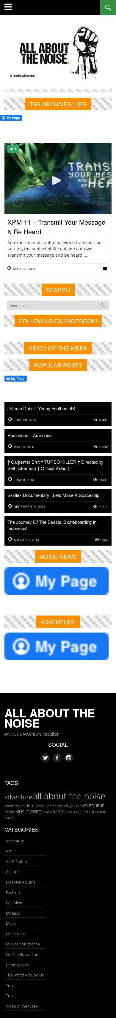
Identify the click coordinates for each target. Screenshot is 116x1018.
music (9, 812)
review (47, 812)
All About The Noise (49, 718)
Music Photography (23, 944)
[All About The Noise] (58, 52)
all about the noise (69, 796)
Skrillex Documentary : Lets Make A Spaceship (53, 495)
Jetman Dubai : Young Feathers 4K (41, 408)
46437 (103, 420)
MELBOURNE (92, 805)
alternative (12, 806)
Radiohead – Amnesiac (30, 435)
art (23, 805)
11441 (103, 479)
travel (9, 817)
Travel (11, 985)
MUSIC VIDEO (28, 812)
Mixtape (13, 913)
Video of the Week (21, 1006)
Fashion (13, 892)
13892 (103, 447)
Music (11, 923)
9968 (104, 540)
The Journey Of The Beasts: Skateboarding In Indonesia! (51, 525)
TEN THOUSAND (94, 812)
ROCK (58, 812)
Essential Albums (20, 882)
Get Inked (14, 902)
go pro (75, 805)
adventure (18, 797)
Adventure (15, 841)
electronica (59, 805)
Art (13, 148)
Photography (17, 965)
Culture (12, 871)
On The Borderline (22, 954)
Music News (16, 933)
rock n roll (73, 812)
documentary (37, 805)
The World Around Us (25, 975)
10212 (103, 506)
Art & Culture (17, 861)
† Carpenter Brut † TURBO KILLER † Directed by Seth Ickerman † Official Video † (55, 465)
